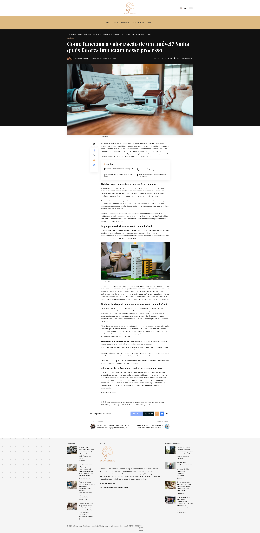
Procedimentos (85, 478)
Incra (108, 402)
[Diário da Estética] (130, 8)
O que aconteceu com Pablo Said (121, 402)
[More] (177, 58)
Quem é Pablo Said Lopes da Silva (141, 405)
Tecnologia (83, 499)
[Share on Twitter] (168, 58)
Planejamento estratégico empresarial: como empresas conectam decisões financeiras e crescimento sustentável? (184, 469)
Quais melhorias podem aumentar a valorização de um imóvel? (149, 170)
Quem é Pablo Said (124, 405)
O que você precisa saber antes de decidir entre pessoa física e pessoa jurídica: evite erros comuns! (184, 486)
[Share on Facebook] (165, 58)
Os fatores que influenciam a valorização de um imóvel (118, 170)
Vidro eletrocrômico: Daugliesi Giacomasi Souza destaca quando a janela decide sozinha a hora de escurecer (185, 452)
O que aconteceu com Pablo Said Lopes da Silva (148, 402)
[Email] (171, 58)
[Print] (174, 58)
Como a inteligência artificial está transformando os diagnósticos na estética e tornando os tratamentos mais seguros (185, 503)
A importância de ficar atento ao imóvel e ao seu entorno (151, 176)
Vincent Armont (83, 58)
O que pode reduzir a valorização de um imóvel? (118, 176)
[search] (181, 8)
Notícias (70, 38)
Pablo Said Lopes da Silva (109, 405)
